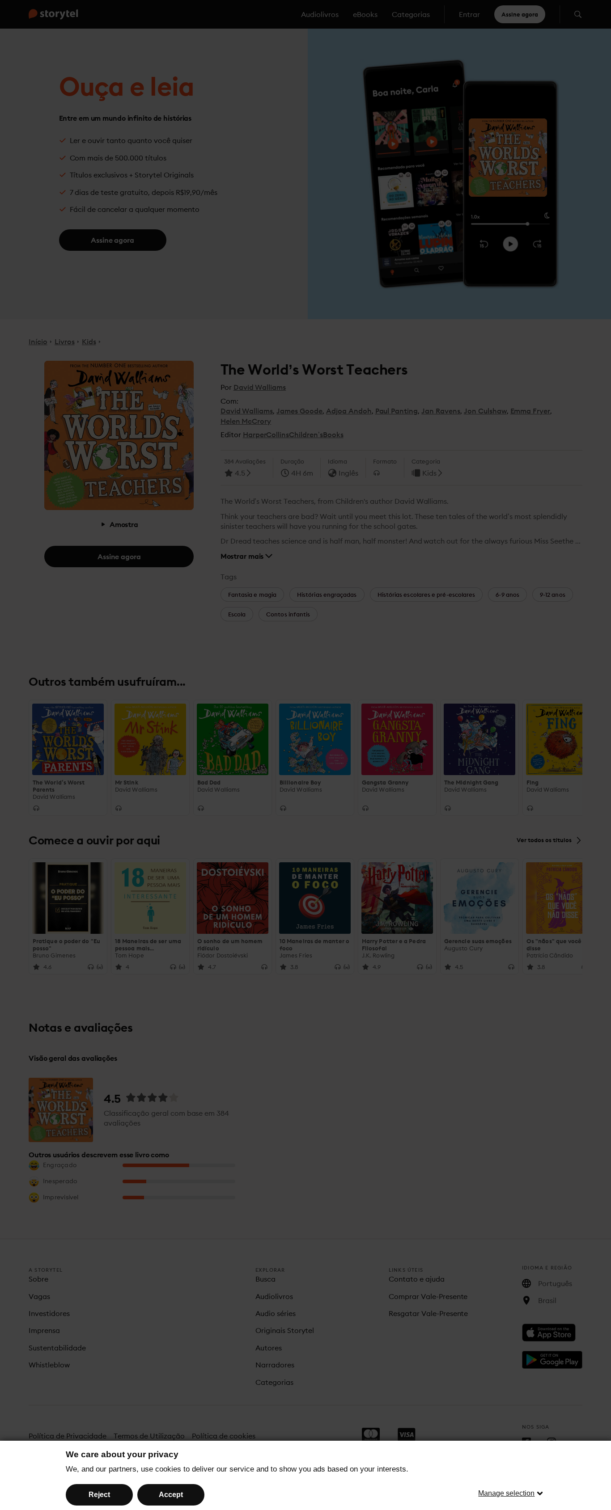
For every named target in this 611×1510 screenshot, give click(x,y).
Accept (171, 1494)
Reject (99, 1494)
